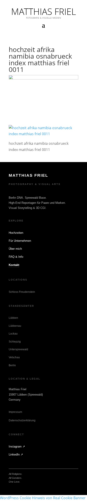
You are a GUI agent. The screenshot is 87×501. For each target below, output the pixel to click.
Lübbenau (15, 325)
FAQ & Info (16, 256)
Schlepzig (15, 341)
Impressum (15, 412)
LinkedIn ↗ (16, 454)
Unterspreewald (18, 349)
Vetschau (14, 357)
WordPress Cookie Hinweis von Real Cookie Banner (43, 497)
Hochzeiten (16, 232)
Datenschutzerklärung (22, 420)
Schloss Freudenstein (22, 291)
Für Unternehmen (20, 240)
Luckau (13, 333)
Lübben (13, 317)
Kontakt (14, 265)
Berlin (12, 365)
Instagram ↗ (17, 446)
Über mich (15, 248)
